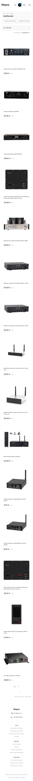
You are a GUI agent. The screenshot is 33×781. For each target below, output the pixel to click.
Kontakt (16, 736)
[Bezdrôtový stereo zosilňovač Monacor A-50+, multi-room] (16, 399)
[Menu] (29, 5)
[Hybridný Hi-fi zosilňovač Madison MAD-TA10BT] (16, 227)
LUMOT (23, 777)
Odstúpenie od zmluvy (16, 766)
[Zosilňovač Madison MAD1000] (16, 97)
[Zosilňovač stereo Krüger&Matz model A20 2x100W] (16, 530)
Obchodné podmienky (16, 731)
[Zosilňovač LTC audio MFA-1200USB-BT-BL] (16, 55)
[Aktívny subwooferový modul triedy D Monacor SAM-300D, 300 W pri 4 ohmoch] (16, 574)
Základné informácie (16, 728)
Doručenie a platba (16, 760)
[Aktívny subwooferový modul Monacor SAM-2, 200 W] (16, 618)
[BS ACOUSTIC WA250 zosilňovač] (16, 442)
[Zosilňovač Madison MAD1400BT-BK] (16, 140)
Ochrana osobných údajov (16, 734)
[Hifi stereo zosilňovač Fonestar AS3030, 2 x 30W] (16, 312)
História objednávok (16, 750)
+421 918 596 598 (18, 717)
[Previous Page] (13, 691)
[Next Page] (20, 691)
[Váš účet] (24, 5)
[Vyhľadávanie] (15, 5)
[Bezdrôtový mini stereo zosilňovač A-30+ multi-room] (16, 355)
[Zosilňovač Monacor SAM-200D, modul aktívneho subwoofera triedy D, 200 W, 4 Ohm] (16, 183)
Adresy (17, 747)
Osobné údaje (16, 744)
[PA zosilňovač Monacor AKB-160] (16, 662)
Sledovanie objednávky (16, 752)
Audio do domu (10, 13)
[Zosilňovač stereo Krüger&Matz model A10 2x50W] (16, 486)
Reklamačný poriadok (16, 763)
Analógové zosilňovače (10, 21)
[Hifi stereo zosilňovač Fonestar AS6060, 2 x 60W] (16, 269)
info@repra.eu (18, 713)
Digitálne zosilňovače (24, 21)
